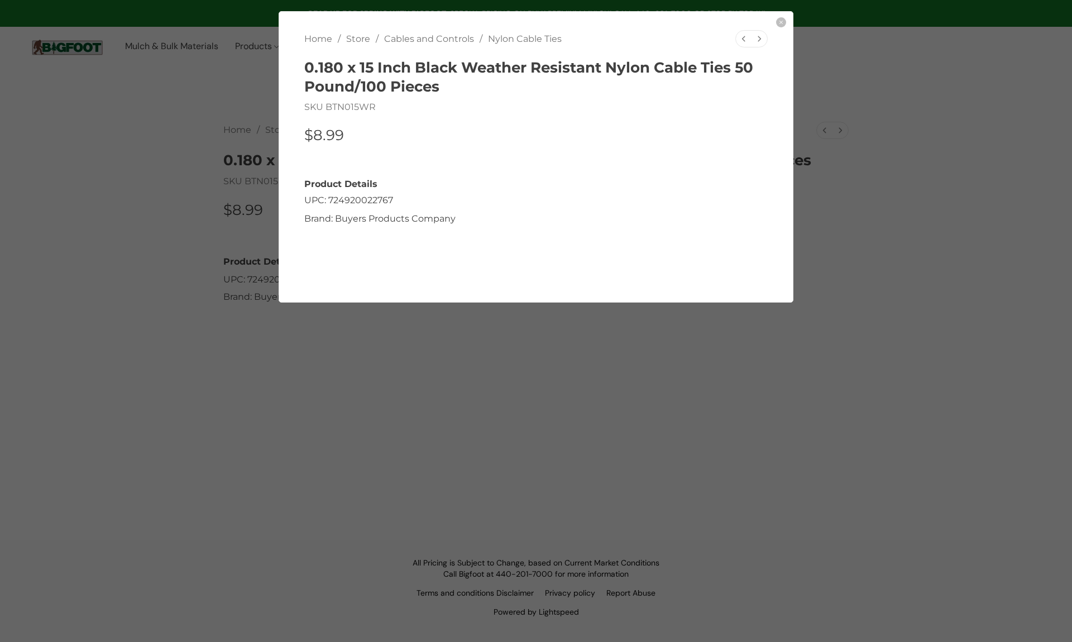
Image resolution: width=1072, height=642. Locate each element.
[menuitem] (744, 39)
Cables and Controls (429, 38)
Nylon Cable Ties (525, 38)
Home (318, 38)
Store (358, 38)
